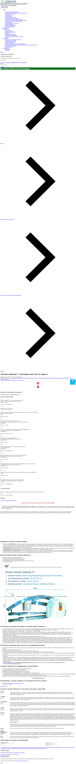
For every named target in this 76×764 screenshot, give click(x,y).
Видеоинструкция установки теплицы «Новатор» (15, 43)
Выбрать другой (8, 56)
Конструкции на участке (10, 14)
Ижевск (2, 52)
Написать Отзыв (3, 686)
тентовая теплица (65, 378)
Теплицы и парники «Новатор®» (12, 11)
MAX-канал (2, 755)
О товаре (2, 500)
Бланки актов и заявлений (10, 45)
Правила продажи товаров (10, 40)
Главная (2, 67)
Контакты (7, 37)
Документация (8, 500)
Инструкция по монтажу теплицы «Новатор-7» (13, 683)
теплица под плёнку (34, 378)
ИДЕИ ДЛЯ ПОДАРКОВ (10, 25)
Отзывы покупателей (9, 42)
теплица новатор (26, 378)
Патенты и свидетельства (10, 34)
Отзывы (14, 500)
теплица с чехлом (57, 378)
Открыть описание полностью (38, 678)
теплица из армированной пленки (46, 378)
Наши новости (6, 48)
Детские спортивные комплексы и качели (13, 19)
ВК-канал (7, 755)
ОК (1, 762)
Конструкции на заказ (9, 26)
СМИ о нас (7, 33)
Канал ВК (7, 50)
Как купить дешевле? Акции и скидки (13, 39)
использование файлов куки (22, 760)
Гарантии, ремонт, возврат (10, 41)
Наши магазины (6, 27)
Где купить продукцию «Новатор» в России (14, 36)
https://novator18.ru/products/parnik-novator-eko (12, 663)
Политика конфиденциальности (18, 752)
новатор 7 (71, 378)
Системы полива (8, 16)
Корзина (2, 66)
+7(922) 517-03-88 (4, 6)
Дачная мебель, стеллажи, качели (12, 18)
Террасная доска (8, 15)
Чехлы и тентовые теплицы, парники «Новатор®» (10, 295)
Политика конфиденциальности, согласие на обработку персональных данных (21, 44)
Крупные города (3, 62)
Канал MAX (7, 49)
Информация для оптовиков (11, 35)
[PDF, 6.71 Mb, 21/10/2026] (3, 683)
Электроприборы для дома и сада (12, 23)
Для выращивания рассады (10, 17)
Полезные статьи (8, 46)
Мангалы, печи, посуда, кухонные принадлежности (15, 20)
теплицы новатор (18, 378)
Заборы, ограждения (9, 24)
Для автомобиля (8, 22)
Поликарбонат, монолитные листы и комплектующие (16, 12)
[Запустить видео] (38, 383)
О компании (5, 28)
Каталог (4, 9)
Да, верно (2, 56)
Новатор (2, 371)
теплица (12, 378)
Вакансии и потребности (10, 32)
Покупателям (5, 38)
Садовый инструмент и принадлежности (13, 21)
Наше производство (9, 31)
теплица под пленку (5, 379)
